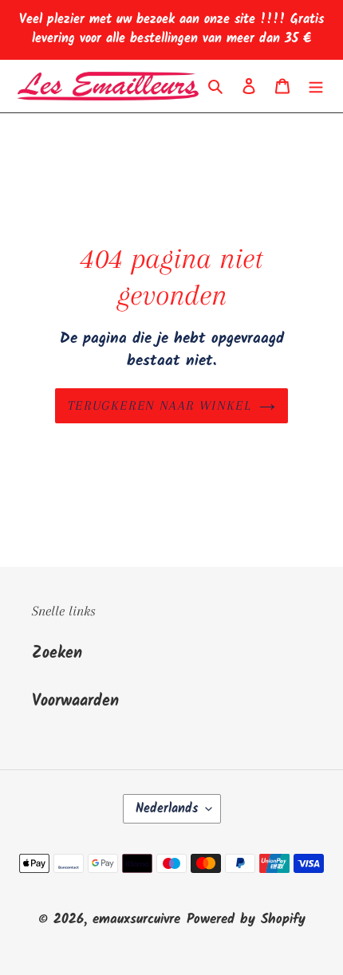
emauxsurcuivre (136, 919)
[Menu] (316, 86)
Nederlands (167, 809)
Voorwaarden (75, 701)
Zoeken (57, 653)
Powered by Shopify (246, 919)
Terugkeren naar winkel (159, 405)
